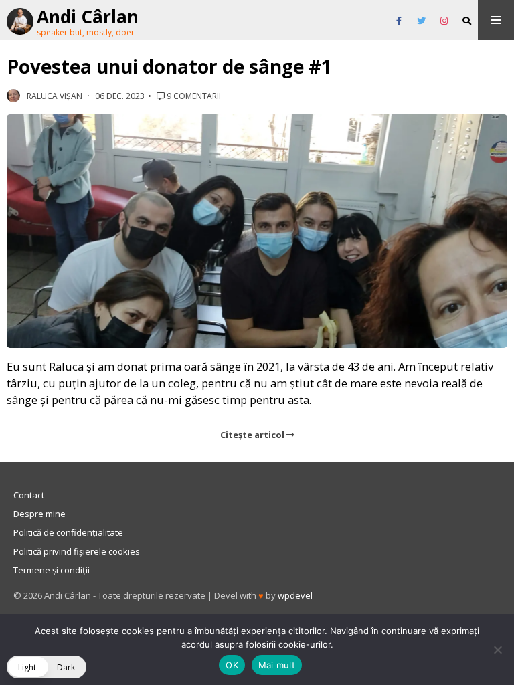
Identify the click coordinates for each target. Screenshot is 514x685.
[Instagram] (444, 21)
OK (232, 665)
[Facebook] (398, 21)
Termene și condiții (51, 570)
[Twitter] (421, 21)
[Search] (466, 21)
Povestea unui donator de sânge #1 (169, 66)
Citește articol (253, 435)
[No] (497, 649)
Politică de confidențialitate (68, 532)
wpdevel (295, 595)
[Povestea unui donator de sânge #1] (257, 231)
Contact (28, 495)
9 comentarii (193, 96)
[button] (46, 667)
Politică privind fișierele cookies (76, 551)
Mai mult (276, 665)
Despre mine (39, 514)
